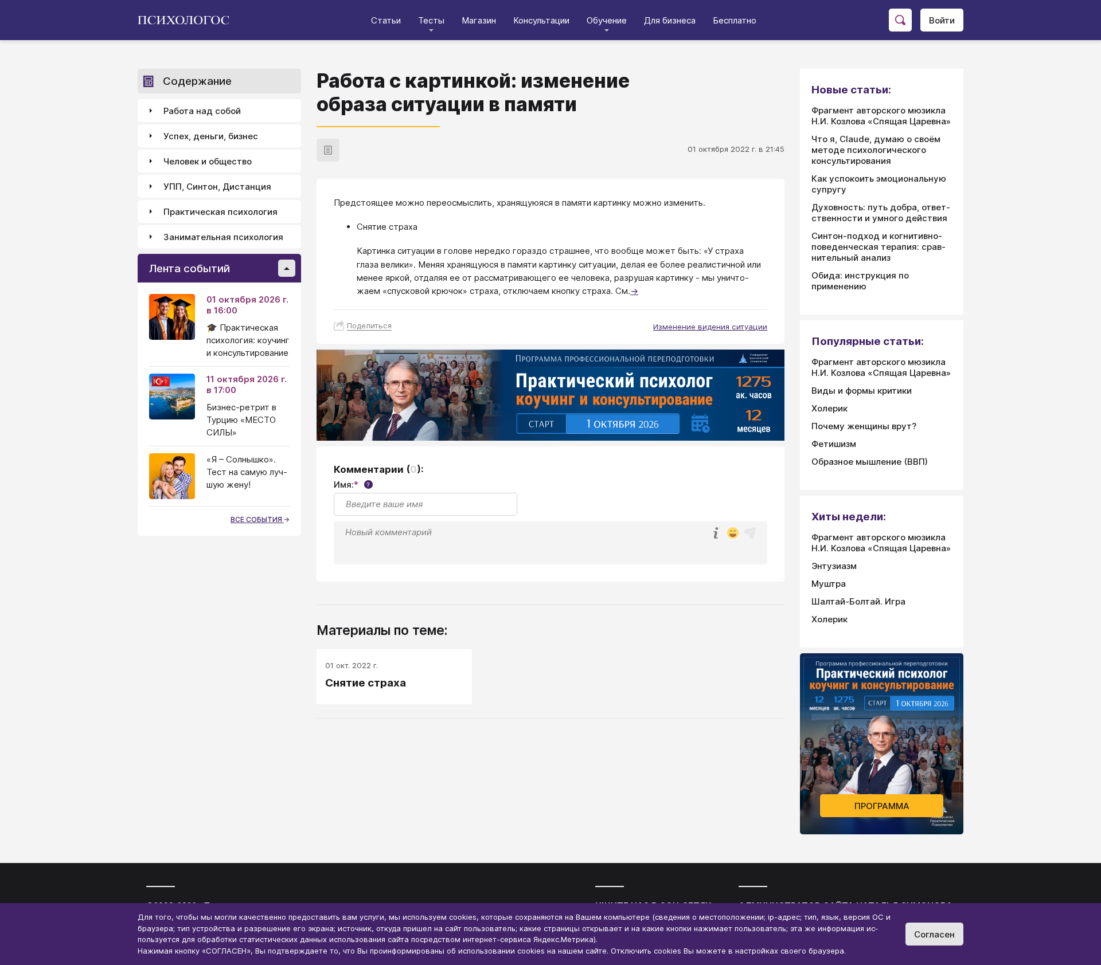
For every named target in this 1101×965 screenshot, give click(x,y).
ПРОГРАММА (881, 806)
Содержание (197, 81)
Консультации (541, 20)
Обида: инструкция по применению (860, 281)
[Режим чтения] (328, 150)
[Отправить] (750, 533)
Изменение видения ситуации (710, 326)
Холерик (829, 408)
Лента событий (189, 268)
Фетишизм (833, 443)
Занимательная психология (223, 237)
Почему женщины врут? (863, 426)
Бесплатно (734, 20)
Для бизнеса (670, 20)
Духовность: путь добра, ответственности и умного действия (880, 212)
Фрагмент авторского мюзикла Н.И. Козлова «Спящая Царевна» (881, 116)
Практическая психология (220, 211)
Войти (942, 20)
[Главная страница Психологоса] (188, 20)
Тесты (431, 20)
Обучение (607, 20)
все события (257, 519)
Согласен (934, 934)
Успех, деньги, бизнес (210, 136)
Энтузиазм (834, 565)
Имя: (352, 484)
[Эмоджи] (733, 533)
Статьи (386, 20)
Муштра (828, 583)
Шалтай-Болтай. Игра (858, 601)
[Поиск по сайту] (900, 20)
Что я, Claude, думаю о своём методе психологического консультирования (875, 150)
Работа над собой (202, 110)
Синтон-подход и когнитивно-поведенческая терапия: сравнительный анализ (878, 246)
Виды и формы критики (861, 390)
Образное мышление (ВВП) (869, 461)
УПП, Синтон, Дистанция (217, 186)
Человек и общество (207, 161)
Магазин (479, 20)
